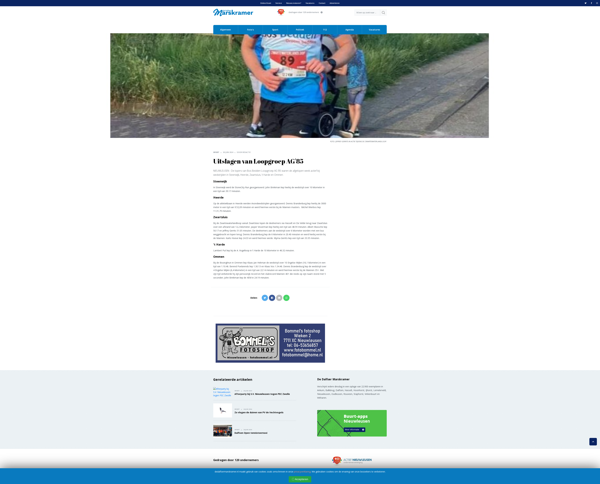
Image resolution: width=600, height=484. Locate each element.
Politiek (300, 29)
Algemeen (225, 29)
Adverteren (335, 3)
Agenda (349, 29)
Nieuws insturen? (293, 3)
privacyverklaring (302, 471)
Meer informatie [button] (352, 429)
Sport (275, 29)
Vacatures (310, 3)
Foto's (250, 29)
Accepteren (301, 479)
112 (325, 29)
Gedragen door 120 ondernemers (303, 12)
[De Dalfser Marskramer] (233, 12)
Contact (322, 3)
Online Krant (265, 3)
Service (278, 3)
